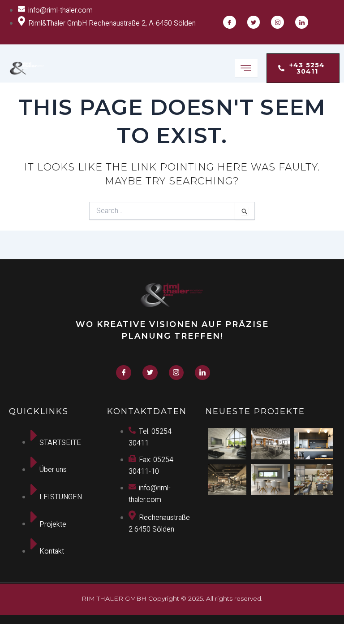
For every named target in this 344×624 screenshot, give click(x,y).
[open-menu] (246, 68)
